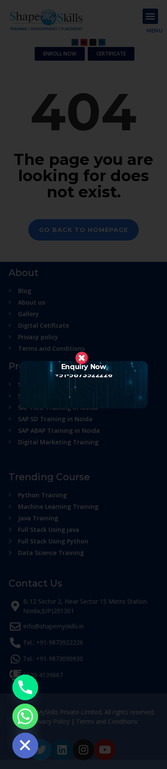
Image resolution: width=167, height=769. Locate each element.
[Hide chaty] (25, 745)
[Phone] (25, 687)
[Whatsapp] (25, 716)
